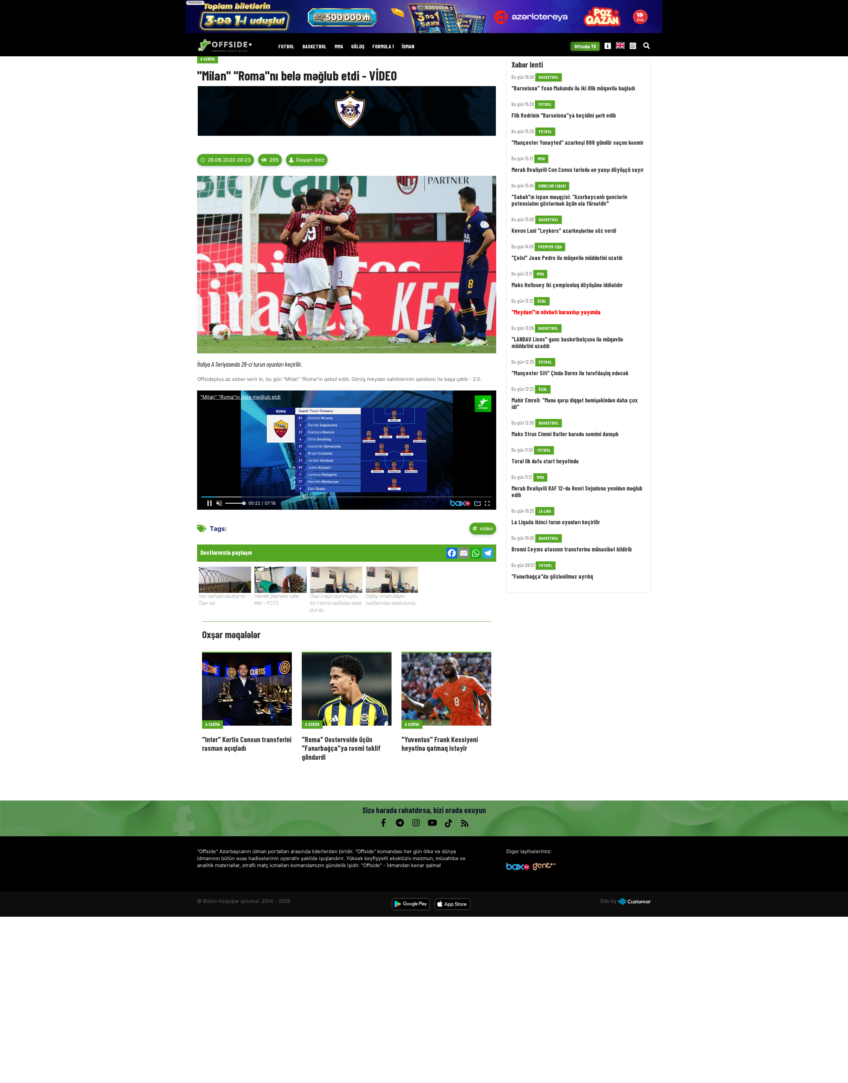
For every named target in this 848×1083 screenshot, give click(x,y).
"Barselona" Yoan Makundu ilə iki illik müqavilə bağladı (573, 88)
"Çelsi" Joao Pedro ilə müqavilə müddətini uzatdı (566, 257)
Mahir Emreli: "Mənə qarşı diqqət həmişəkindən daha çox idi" (574, 403)
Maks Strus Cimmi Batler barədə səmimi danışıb (564, 434)
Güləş (357, 46)
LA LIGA (545, 511)
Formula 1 (383, 46)
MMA (339, 46)
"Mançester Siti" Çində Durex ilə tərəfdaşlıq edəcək (569, 373)
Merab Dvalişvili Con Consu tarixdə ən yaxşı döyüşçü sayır (577, 169)
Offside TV (585, 46)
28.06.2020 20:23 (229, 160)
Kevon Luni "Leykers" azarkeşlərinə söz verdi (563, 230)
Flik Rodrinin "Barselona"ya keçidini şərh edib (563, 115)
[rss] (464, 823)
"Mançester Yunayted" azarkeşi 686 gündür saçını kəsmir (577, 142)
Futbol (286, 46)
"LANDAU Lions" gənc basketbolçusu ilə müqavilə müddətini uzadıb (567, 342)
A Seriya (207, 59)
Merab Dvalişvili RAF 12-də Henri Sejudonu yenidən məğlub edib (576, 491)
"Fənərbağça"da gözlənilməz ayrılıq (552, 576)
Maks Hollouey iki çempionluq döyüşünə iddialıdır (567, 284)
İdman (408, 46)
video (486, 528)
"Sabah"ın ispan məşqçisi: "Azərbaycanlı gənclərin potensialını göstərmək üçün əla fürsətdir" (569, 200)
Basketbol (314, 46)
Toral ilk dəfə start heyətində (545, 461)
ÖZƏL (541, 301)
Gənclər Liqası (552, 185)
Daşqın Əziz (310, 160)
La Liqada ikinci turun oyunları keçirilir (555, 522)
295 (274, 160)
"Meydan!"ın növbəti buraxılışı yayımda (556, 312)
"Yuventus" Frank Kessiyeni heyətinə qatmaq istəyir (439, 743)
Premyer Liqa (550, 246)
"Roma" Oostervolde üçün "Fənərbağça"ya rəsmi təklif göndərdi (341, 748)
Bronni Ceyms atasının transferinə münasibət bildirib (571, 549)
